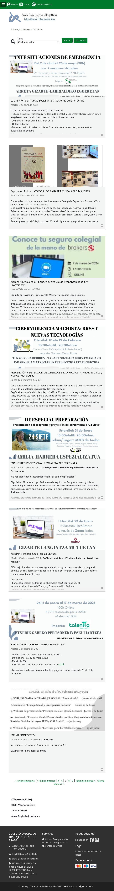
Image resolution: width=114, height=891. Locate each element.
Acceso (14, 4)
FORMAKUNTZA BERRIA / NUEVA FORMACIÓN (38, 644)
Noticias (38, 29)
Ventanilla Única (44, 4)
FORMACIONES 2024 (23, 735)
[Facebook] (92, 839)
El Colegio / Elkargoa (21, 29)
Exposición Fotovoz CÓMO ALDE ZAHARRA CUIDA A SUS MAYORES (50, 191)
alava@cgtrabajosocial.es (25, 858)
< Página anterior (46, 780)
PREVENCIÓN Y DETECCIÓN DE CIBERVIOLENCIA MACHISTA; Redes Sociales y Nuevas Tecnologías (56, 374)
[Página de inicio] (33, 16)
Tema (20, 38)
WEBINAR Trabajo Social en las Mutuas (34, 553)
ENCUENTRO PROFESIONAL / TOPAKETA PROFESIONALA (44, 463)
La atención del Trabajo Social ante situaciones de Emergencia (47, 100)
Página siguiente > (85, 780)
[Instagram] (97, 839)
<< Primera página (25, 780)
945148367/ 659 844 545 (24, 853)
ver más (102, 135)
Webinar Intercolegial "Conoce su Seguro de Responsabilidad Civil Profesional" (50, 283)
